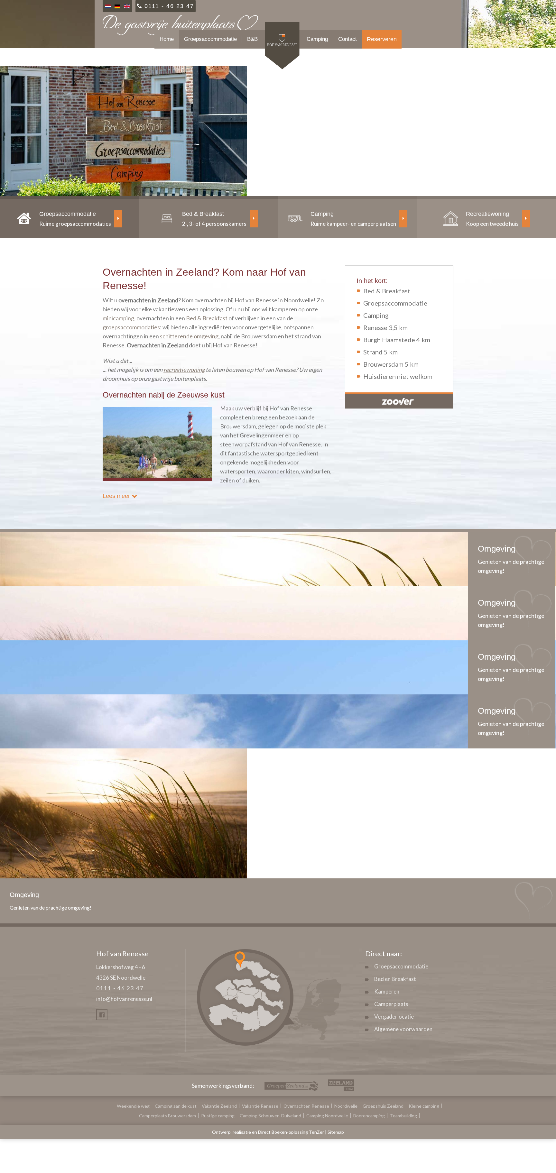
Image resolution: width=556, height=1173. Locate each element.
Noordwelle (345, 1106)
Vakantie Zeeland (219, 1106)
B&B (252, 39)
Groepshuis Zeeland (383, 1106)
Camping (317, 39)
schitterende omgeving (189, 336)
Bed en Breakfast (395, 979)
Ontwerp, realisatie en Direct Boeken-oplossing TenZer (268, 1132)
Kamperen (386, 991)
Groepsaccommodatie (210, 39)
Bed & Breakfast (206, 318)
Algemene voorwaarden (403, 1029)
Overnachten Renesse (306, 1106)
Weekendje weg (133, 1106)
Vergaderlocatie (394, 1016)
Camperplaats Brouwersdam (167, 1115)
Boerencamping (369, 1115)
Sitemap (336, 1132)
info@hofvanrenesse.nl (124, 998)
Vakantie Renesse (260, 1106)
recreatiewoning (184, 369)
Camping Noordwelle (327, 1115)
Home (167, 39)
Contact (347, 39)
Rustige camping (218, 1115)
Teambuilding (403, 1115)
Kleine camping (424, 1106)
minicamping (118, 318)
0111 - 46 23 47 (120, 988)
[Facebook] (101, 1014)
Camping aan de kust (176, 1106)
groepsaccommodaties (131, 327)
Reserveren (382, 39)
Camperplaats (391, 1004)
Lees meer (117, 496)
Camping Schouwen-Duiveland (270, 1115)
